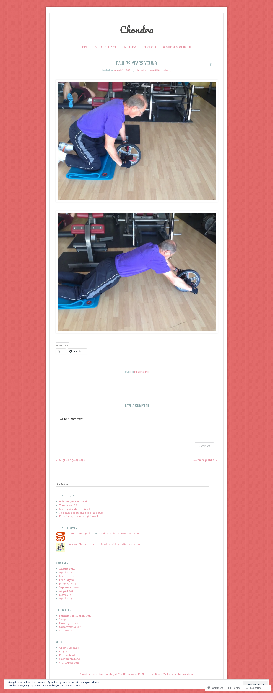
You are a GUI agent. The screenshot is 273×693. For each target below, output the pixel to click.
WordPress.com (69, 663)
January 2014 (67, 584)
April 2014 (65, 573)
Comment (204, 445)
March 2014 (66, 576)
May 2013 (65, 595)
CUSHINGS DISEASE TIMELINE (177, 47)
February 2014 (68, 580)
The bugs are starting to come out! (81, 513)
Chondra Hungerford (80, 534)
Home (84, 47)
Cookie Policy (73, 685)
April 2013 (65, 599)
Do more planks (205, 460)
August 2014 (67, 569)
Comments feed (69, 659)
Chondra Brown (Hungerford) (153, 70)
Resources (150, 47)
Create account (69, 648)
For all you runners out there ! (78, 517)
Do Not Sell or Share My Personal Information (165, 674)
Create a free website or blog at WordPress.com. (108, 674)
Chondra (136, 29)
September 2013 (69, 587)
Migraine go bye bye (70, 460)
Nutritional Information (75, 616)
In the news (130, 47)
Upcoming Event (70, 627)
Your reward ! (68, 506)
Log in (63, 652)
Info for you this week (73, 502)
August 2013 (66, 591)
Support (64, 620)
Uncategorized (141, 372)
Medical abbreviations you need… (121, 534)
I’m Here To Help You (106, 47)
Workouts (65, 631)
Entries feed (67, 655)
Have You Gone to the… (81, 544)
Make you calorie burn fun (76, 509)
